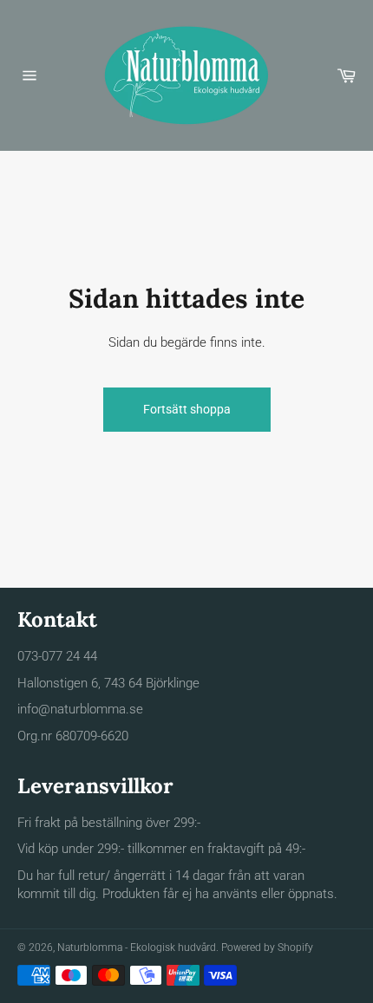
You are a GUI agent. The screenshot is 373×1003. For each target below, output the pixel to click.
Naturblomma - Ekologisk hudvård (136, 947)
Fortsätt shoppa (187, 409)
